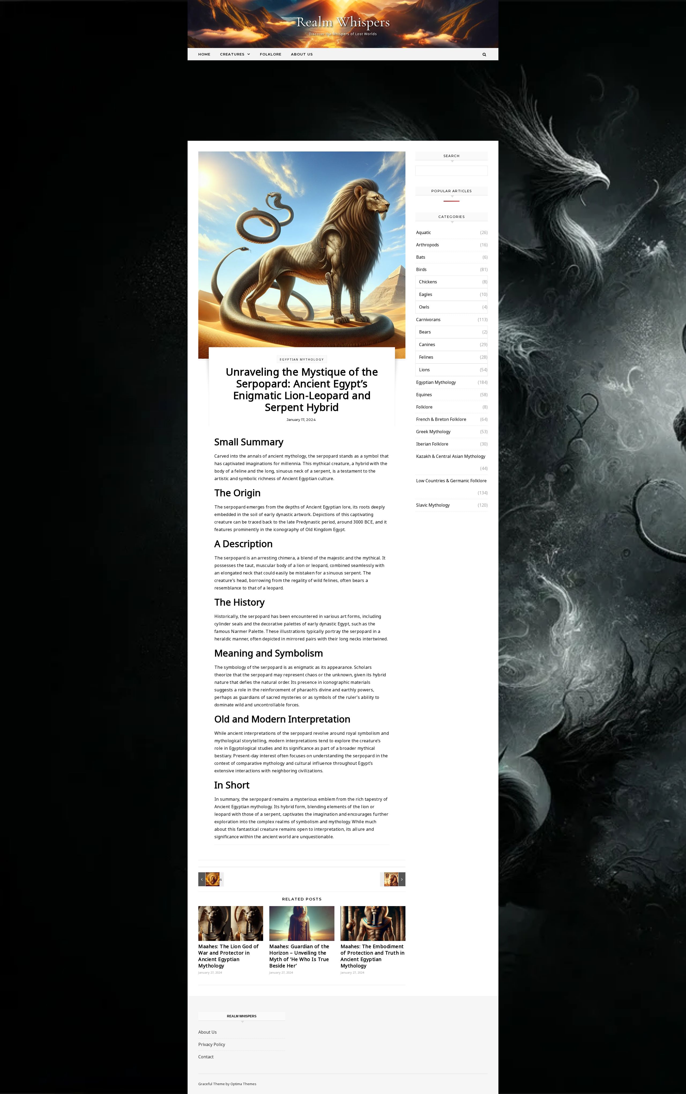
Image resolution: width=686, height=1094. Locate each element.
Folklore (270, 54)
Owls (424, 307)
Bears (425, 332)
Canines (427, 344)
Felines (426, 357)
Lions (424, 370)
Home (204, 54)
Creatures (232, 54)
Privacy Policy (211, 1044)
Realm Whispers (343, 21)
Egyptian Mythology (302, 359)
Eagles (425, 294)
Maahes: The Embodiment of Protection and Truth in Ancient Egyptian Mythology (373, 956)
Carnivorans (428, 319)
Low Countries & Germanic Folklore (451, 481)
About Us (302, 54)
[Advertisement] (343, 100)
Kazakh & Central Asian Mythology (450, 456)
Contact (206, 1057)
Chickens (428, 282)
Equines (424, 395)
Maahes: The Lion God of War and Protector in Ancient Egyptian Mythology (228, 956)
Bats (420, 257)
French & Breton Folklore (441, 419)
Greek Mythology (433, 432)
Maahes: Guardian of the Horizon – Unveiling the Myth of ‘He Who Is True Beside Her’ (299, 956)
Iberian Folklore (432, 444)
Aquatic (423, 232)
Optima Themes (243, 1083)
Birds (421, 269)
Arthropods (427, 245)
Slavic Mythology (433, 505)
